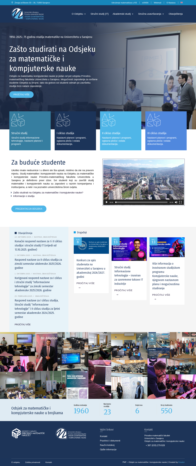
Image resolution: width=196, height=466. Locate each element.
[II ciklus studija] (120, 130)
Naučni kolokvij (107, 445)
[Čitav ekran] (180, 202)
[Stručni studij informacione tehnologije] (30, 130)
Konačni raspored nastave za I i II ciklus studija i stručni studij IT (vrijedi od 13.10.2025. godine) (38, 245)
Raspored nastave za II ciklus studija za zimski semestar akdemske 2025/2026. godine (38, 264)
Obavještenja (25, 233)
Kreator (181, 462)
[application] (143, 182)
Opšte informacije (108, 449)
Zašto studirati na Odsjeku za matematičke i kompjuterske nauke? (48, 192)
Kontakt (103, 436)
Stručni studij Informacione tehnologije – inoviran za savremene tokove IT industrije (128, 276)
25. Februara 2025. (24, 296)
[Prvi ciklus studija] (75, 130)
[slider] (141, 202)
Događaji (82, 232)
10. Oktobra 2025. (23, 237)
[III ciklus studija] (166, 130)
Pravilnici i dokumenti (110, 441)
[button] (143, 182)
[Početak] (106, 202)
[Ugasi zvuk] (176, 202)
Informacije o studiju (24, 196)
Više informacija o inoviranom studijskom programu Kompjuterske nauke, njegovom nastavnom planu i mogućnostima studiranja (166, 276)
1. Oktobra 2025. (23, 255)
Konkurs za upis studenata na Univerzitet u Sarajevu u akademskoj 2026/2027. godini (91, 268)
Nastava (38, 237)
